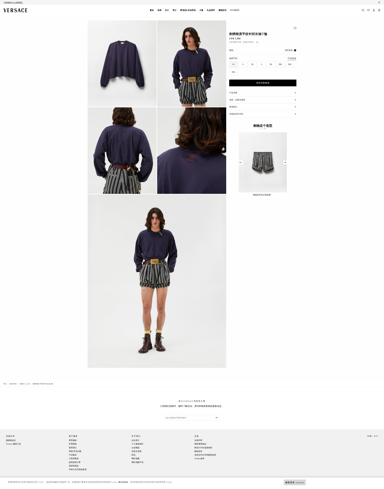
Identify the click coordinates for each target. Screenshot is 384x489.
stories (234, 10)
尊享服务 (73, 440)
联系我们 (73, 447)
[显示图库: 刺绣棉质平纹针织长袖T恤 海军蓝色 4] (191, 150)
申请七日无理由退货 (78, 469)
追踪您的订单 (75, 462)
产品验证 (73, 455)
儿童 (201, 10)
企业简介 (135, 440)
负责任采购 (136, 451)
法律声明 (198, 440)
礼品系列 (211, 10)
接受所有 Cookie (294, 482)
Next (285, 162)
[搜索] (363, 10)
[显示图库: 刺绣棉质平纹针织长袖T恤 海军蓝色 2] (191, 63)
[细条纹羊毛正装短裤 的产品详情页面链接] (263, 162)
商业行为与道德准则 (203, 447)
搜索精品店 (11, 440)
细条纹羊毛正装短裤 (262, 195)
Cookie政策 (199, 458)
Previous (240, 162)
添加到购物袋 (263, 83)
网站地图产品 (137, 462)
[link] (5, 384)
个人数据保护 (137, 444)
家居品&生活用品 (188, 10)
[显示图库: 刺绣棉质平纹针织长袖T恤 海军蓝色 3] (122, 150)
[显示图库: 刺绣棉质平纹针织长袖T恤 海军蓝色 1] (122, 63)
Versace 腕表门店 (13, 444)
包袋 (159, 10)
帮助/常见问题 (75, 451)
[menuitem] (152, 10)
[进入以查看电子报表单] (216, 417)
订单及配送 (74, 458)
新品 (152, 10)
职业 (133, 455)
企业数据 (135, 447)
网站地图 (135, 458)
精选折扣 (222, 10)
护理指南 (73, 444)
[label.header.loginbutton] (374, 10)
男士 (175, 10)
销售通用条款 (200, 444)
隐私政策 (198, 451)
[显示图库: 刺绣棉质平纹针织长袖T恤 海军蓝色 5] (157, 281)
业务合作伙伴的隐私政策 (205, 455)
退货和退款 (74, 466)
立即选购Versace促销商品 (13, 2)
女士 (167, 10)
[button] (379, 10)
